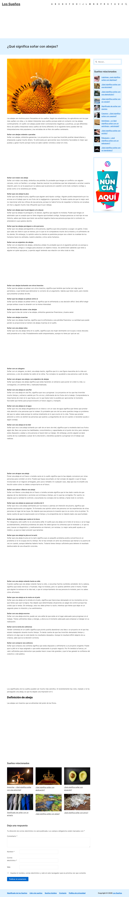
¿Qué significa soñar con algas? (48, 814)
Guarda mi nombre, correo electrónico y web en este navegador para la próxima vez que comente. (48, 873)
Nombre (11, 852)
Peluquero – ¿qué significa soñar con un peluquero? (110, 140)
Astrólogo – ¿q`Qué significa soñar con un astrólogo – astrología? (110, 123)
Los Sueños (117, 893)
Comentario (12, 836)
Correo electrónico (12, 859)
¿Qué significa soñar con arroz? (76, 813)
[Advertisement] (64, 23)
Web (8, 867)
